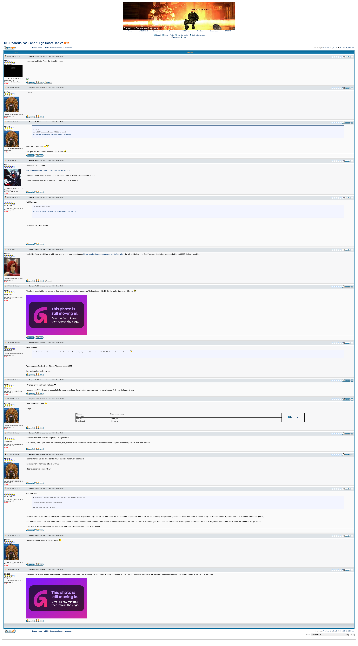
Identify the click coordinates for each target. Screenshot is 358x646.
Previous (326, 47)
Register (176, 37)
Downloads (214, 31)
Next (352, 47)
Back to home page (198, 35)
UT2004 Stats (144, 31)
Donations (200, 31)
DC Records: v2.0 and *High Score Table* (33, 43)
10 (340, 47)
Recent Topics (169, 35)
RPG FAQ (228, 31)
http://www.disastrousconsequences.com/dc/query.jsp (103, 254)
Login (184, 37)
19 (344, 47)
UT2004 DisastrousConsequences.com (58, 48)
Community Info (158, 31)
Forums (172, 31)
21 (349, 47)
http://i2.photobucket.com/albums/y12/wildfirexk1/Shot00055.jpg (54, 211)
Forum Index (37, 48)
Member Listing (183, 35)
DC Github (186, 31)
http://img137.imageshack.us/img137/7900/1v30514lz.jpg (52, 134)
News (130, 31)
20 (347, 47)
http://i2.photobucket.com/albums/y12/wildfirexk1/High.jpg (48, 170)
